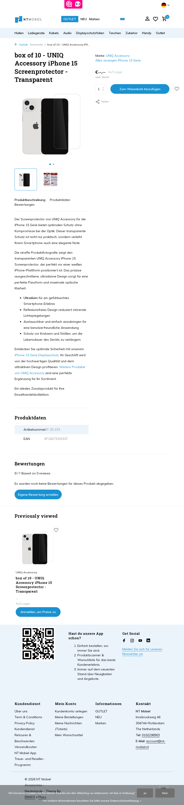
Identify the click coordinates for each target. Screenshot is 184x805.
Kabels (54, 33)
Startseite (36, 44)
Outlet (160, 33)
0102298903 (151, 735)
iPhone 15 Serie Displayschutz (37, 355)
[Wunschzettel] (155, 19)
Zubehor (131, 33)
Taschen (115, 33)
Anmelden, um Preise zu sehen (38, 613)
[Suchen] (122, 19)
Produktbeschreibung (30, 200)
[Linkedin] (148, 641)
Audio (67, 33)
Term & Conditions (28, 717)
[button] (50, 164)
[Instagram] (132, 641)
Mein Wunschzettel (69, 735)
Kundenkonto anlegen (71, 711)
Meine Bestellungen (69, 717)
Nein (165, 793)
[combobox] (125, 19)
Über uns (21, 711)
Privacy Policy (25, 723)
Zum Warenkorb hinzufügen (139, 89)
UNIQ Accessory (117, 56)
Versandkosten (26, 747)
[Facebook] (124, 641)
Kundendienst (25, 729)
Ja (145, 793)
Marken (94, 19)
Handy (146, 33)
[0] (163, 19)
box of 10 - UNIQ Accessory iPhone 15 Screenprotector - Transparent (34, 584)
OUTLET (70, 19)
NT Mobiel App (25, 753)
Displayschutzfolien (90, 33)
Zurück (23, 44)
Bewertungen (25, 205)
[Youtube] (140, 641)
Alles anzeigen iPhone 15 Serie (118, 60)
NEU (84, 19)
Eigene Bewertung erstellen (38, 495)
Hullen (19, 33)
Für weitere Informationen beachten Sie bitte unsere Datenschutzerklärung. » (92, 800)
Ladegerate (36, 33)
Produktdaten (60, 200)
